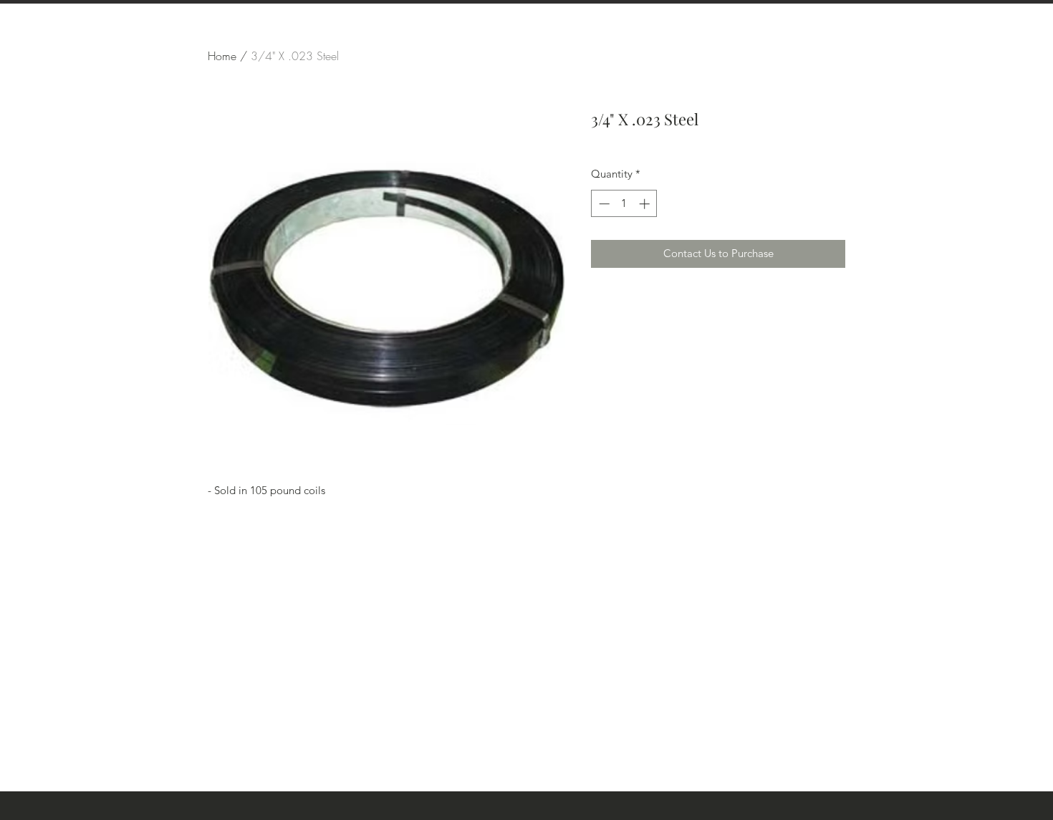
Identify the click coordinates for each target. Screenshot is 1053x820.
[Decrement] (602, 203)
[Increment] (645, 203)
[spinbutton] (624, 203)
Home (222, 56)
